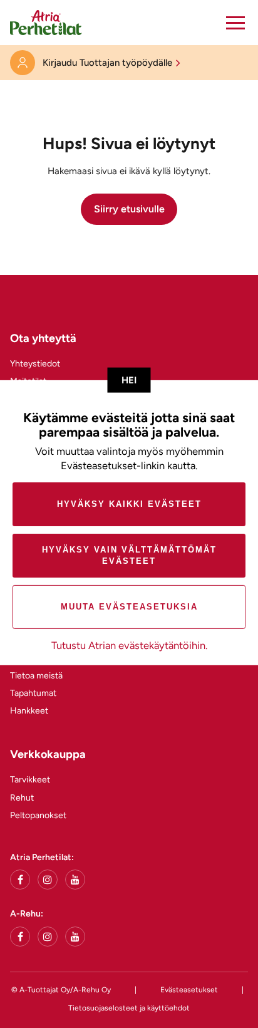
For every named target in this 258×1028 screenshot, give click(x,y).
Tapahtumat (33, 693)
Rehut (22, 797)
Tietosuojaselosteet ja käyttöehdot (129, 1008)
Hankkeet (29, 710)
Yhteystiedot (35, 363)
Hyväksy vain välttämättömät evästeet (129, 555)
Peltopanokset (38, 815)
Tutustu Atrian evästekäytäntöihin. (129, 645)
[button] (235, 22)
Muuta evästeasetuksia (129, 606)
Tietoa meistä (36, 675)
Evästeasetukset (189, 989)
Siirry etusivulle (129, 209)
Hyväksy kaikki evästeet (129, 504)
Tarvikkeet (30, 779)
